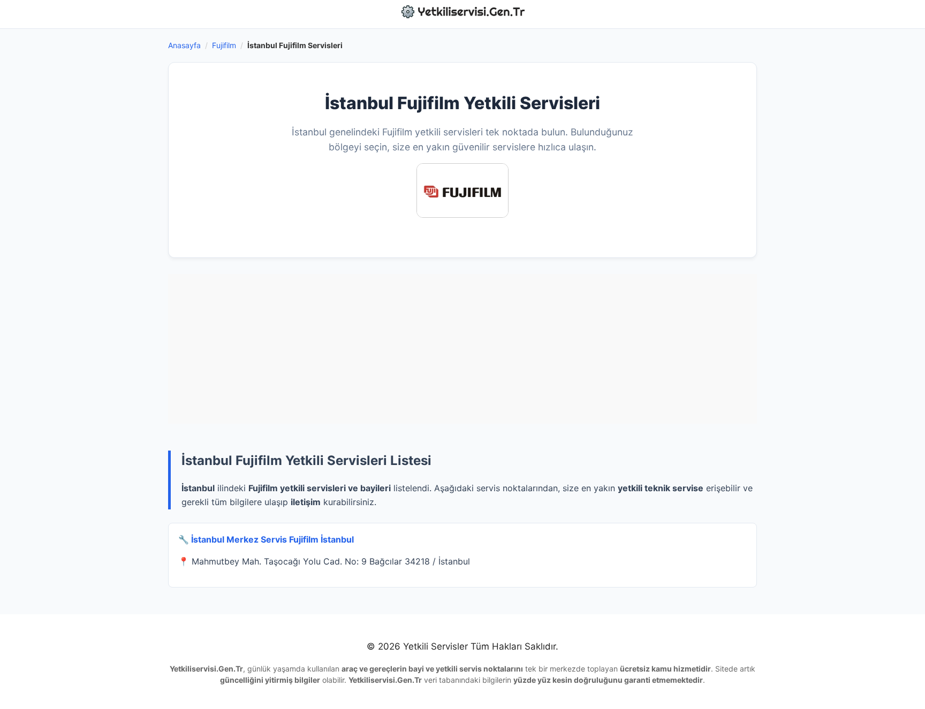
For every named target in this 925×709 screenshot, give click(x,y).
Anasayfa (184, 45)
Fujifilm (224, 45)
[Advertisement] (462, 349)
